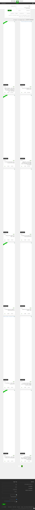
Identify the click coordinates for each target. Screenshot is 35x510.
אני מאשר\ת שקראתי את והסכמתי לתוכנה (10, 501)
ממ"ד (24, 16)
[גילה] (23, 6)
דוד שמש (18, 15)
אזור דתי (28, 15)
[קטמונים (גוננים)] (23, 8)
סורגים (19, 16)
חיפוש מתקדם (9, 10)
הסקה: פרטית (14, 15)
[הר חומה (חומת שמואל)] (23, 7)
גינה (20, 15)
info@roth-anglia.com (28, 490)
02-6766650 (30, 486)
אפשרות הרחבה (24, 15)
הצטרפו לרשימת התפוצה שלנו (12, 499)
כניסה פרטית (27, 16)
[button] (34, 508)
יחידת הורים (10, 15)
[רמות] (23, 5)
